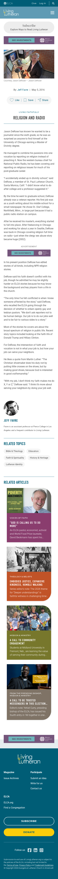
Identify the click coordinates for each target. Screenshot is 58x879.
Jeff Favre (22, 89)
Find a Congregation (14, 807)
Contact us (36, 788)
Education (34, 451)
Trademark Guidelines (44, 865)
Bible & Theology (14, 451)
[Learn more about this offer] (29, 43)
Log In (42, 3)
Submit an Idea (38, 778)
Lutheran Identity (14, 464)
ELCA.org (8, 802)
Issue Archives (11, 778)
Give (34, 3)
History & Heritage (39, 457)
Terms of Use (12, 865)
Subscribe (29, 821)
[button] (53, 3)
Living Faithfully (29, 112)
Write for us (36, 783)
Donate (29, 832)
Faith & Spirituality (15, 457)
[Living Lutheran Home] (11, 13)
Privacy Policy (25, 865)
